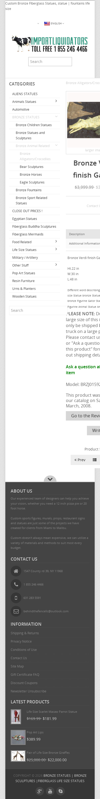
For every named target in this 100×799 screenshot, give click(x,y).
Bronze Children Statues (34, 125)
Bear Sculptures (31, 166)
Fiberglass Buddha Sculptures (34, 226)
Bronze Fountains (29, 190)
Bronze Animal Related (33, 146)
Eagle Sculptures (32, 182)
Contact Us (19, 658)
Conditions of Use (24, 649)
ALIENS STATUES (25, 94)
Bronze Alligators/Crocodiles (35, 156)
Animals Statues (24, 101)
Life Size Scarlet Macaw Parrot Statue (52, 712)
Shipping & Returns (25, 633)
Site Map (17, 666)
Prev (81, 459)
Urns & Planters (24, 288)
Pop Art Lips (35, 732)
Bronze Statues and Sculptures (30, 135)
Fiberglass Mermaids (27, 234)
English (56, 23)
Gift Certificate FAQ (25, 674)
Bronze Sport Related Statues (31, 200)
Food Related (21, 242)
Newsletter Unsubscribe (28, 691)
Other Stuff (20, 265)
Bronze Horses (31, 174)
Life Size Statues (24, 249)
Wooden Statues (24, 296)
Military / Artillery (25, 257)
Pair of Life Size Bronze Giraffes (48, 753)
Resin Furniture (23, 281)
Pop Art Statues (23, 273)
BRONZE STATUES (25, 117)
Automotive (20, 109)
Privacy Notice (21, 641)
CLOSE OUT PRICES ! (27, 211)
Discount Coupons (24, 683)
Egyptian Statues (24, 218)
